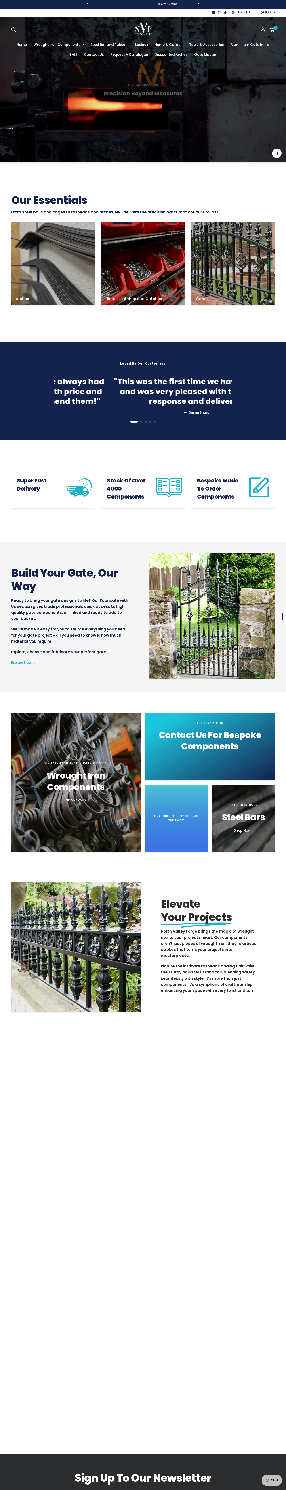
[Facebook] (214, 13)
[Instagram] (220, 13)
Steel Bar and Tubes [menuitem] (107, 44)
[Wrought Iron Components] (76, 782)
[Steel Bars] (243, 818)
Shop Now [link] (74, 800)
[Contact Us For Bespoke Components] (210, 746)
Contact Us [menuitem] (94, 54)
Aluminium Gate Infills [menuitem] (250, 44)
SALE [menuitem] (73, 54)
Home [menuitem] (22, 44)
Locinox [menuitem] (141, 44)
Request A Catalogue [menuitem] (129, 54)
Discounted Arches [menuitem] (171, 54)
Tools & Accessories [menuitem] (206, 44)
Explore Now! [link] (22, 662)
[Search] (14, 29)
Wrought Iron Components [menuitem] (57, 44)
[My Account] (263, 29)
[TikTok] (225, 13)
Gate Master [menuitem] (205, 54)
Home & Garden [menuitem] (169, 44)
